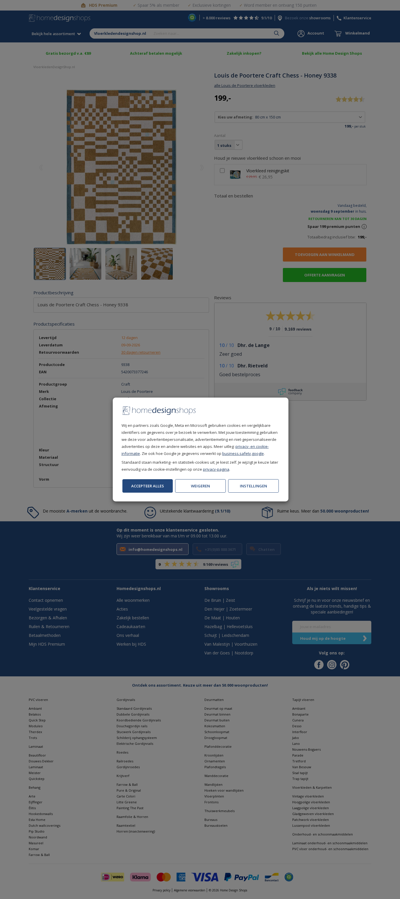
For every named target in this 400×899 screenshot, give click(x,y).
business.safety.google (243, 453)
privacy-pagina (216, 469)
